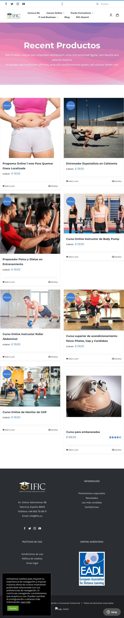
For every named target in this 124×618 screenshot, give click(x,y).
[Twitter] (29, 528)
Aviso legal (32, 563)
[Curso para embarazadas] (94, 396)
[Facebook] (24, 528)
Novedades (92, 498)
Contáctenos (92, 507)
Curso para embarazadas (83, 432)
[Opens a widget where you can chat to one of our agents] (112, 612)
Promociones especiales (91, 493)
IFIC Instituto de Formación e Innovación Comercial (55, 603)
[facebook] (6, 4)
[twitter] (12, 4)
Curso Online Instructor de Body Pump (92, 239)
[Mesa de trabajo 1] (13, 11)
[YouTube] (39, 528)
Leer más (26, 602)
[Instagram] (34, 528)
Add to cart (10, 186)
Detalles (54, 186)
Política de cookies (32, 558)
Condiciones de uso (32, 554)
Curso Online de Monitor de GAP (25, 412)
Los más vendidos (92, 502)
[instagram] (17, 4)
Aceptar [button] (13, 608)
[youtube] (23, 4)
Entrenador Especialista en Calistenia (91, 163)
